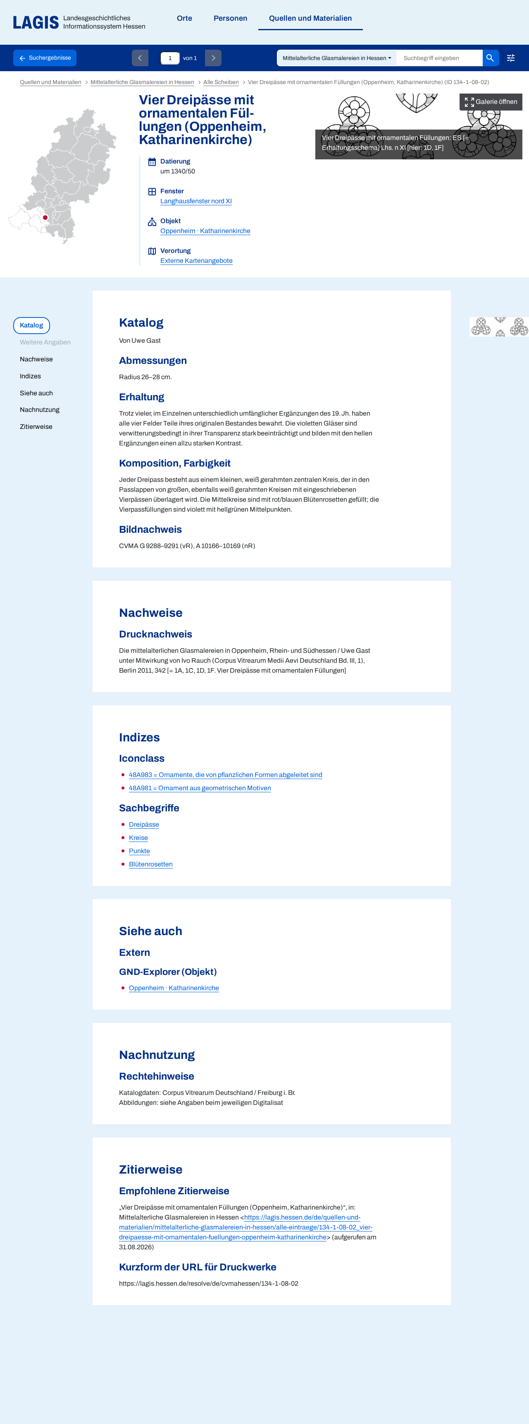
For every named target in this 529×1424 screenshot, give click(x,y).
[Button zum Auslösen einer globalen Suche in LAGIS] (491, 58)
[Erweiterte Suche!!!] (511, 58)
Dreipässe (144, 824)
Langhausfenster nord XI (196, 200)
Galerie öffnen (495, 101)
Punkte (139, 850)
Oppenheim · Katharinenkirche (205, 230)
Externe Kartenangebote (196, 260)
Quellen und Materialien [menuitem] (310, 18)
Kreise (138, 837)
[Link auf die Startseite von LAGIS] (82, 22)
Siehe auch (36, 393)
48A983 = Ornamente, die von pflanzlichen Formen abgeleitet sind (225, 774)
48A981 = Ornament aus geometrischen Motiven (200, 787)
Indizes (30, 376)
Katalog (31, 325)
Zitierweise (36, 426)
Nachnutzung (40, 409)
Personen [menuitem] (231, 18)
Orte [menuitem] (184, 18)
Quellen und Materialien (50, 82)
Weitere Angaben (45, 342)
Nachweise (36, 359)
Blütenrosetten (151, 864)
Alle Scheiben (221, 82)
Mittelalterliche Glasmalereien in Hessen (334, 58)
